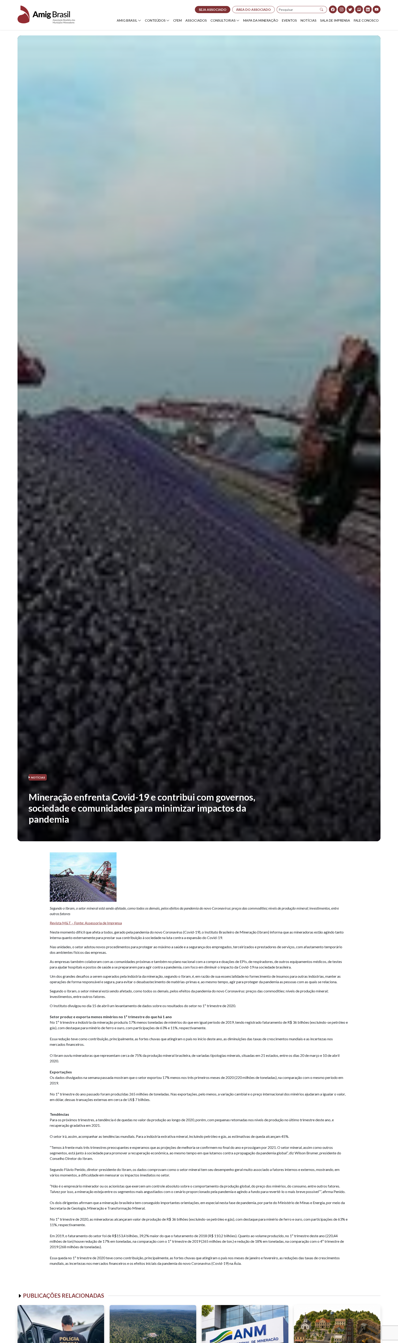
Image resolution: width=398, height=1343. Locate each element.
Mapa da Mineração (260, 20)
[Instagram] (341, 9)
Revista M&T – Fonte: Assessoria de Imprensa (86, 923)
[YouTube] (376, 9)
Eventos (289, 20)
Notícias (308, 20)
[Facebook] (333, 9)
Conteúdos (155, 20)
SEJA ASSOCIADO (212, 10)
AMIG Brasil (127, 20)
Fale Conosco (366, 20)
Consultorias (223, 20)
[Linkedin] (368, 9)
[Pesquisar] (321, 9)
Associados (196, 20)
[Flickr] (359, 9)
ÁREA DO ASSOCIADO (253, 10)
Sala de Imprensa (335, 20)
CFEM (177, 20)
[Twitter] (350, 9)
